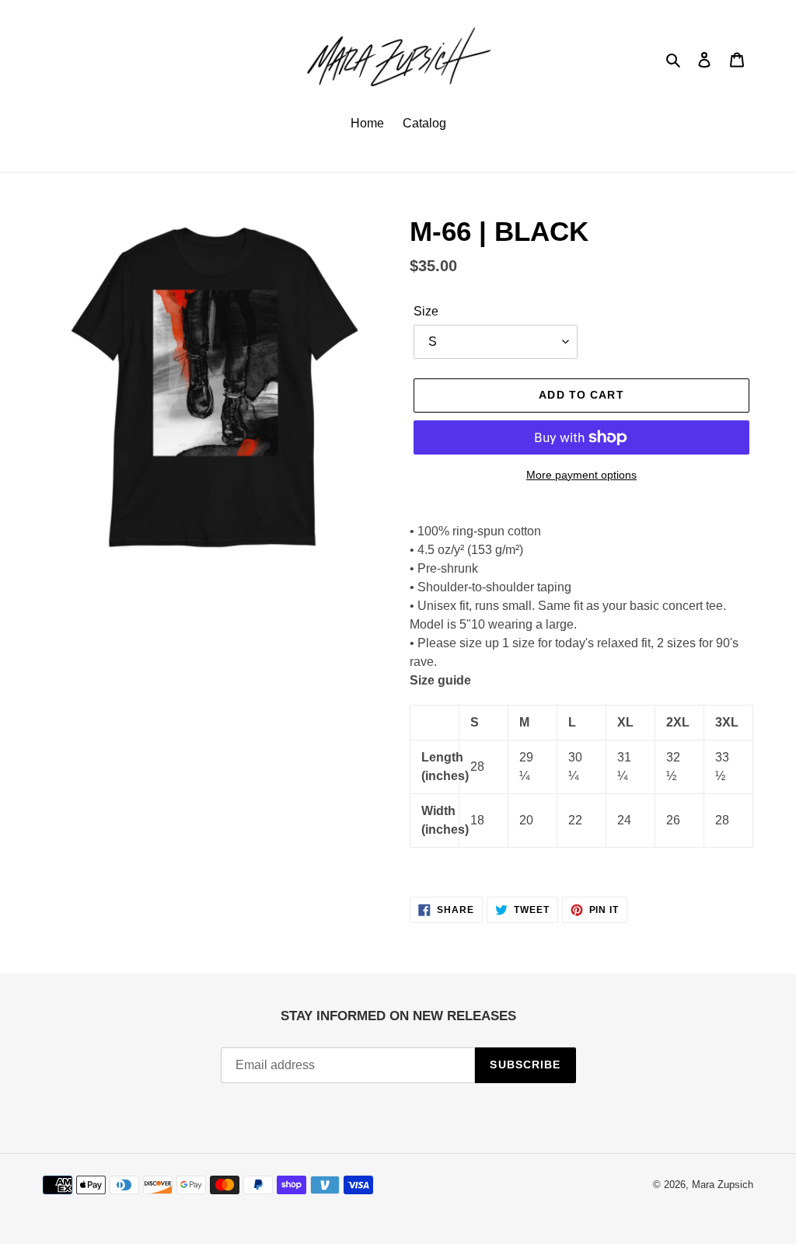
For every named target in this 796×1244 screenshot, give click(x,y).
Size (426, 311)
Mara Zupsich (722, 1184)
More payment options (581, 475)
